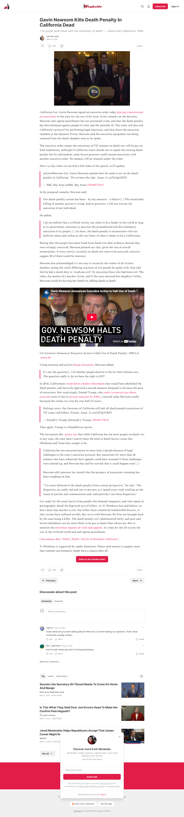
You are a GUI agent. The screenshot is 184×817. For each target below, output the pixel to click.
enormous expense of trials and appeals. (79, 528)
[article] (92, 691)
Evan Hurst (57, 695)
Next (135, 580)
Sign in (175, 6)
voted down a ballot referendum (85, 384)
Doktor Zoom (53, 36)
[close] (119, 736)
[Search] (142, 6)
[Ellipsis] (143, 627)
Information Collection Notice (91, 786)
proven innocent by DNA (85, 397)
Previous (50, 580)
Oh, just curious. (48, 715)
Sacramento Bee (50, 539)
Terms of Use (105, 783)
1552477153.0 (100, 420)
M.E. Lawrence (53, 645)
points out (71, 434)
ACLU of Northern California (99, 539)
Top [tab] (43, 676)
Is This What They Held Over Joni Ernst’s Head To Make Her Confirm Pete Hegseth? (79, 709)
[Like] (42, 46)
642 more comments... (50, 661)
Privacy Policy (113, 786)
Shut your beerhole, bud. (52, 692)
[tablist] (52, 601)
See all (45, 753)
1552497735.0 (95, 185)
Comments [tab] (46, 601)
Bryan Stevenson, (84, 365)
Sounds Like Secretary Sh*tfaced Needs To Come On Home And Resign (79, 686)
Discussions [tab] (61, 676)
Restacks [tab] (58, 601)
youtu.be (45, 357)
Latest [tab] (50, 676)
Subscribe (160, 6)
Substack (77, 811)
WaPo (66, 539)
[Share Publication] (149, 6)
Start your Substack (84, 803)
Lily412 (49, 627)
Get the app (106, 803)
